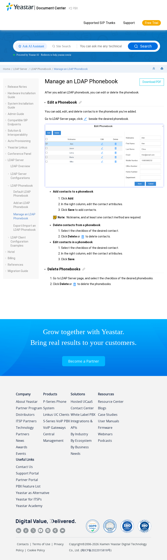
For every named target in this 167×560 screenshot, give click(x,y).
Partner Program (29, 408)
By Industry (79, 434)
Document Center (51, 8)
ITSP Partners (26, 421)
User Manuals (108, 421)
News (20, 440)
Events (21, 453)
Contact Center (82, 408)
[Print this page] (162, 68)
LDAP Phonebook (41, 68)
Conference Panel (19, 153)
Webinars (105, 434)
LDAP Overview (20, 166)
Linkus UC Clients (56, 414)
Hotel (11, 251)
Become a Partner (83, 361)
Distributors (25, 414)
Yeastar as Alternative (32, 493)
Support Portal (27, 473)
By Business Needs (80, 450)
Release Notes (17, 86)
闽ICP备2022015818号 (96, 550)
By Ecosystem (81, 440)
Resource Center (111, 401)
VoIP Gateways (54, 427)
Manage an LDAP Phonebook (71, 68)
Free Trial (151, 23)
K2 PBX (73, 8)
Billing (11, 258)
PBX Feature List (28, 486)
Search (146, 46)
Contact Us (24, 467)
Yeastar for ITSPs (29, 499)
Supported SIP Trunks (99, 23)
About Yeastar (27, 401)
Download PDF (152, 81)
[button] (6, 86)
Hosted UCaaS (82, 401)
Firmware (105, 427)
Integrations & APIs (82, 424)
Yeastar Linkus (17, 147)
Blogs (102, 408)
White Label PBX (83, 414)
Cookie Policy (36, 550)
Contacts (23, 544)
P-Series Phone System (54, 404)
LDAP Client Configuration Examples (19, 241)
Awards (21, 447)
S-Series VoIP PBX (56, 421)
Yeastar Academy (29, 506)
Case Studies (108, 414)
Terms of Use (41, 544)
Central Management (53, 437)
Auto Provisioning (19, 141)
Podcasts (105, 440)
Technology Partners (25, 430)
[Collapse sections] (154, 68)
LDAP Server (20, 68)
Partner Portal (27, 480)
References (15, 264)
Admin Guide (16, 114)
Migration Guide (18, 271)
